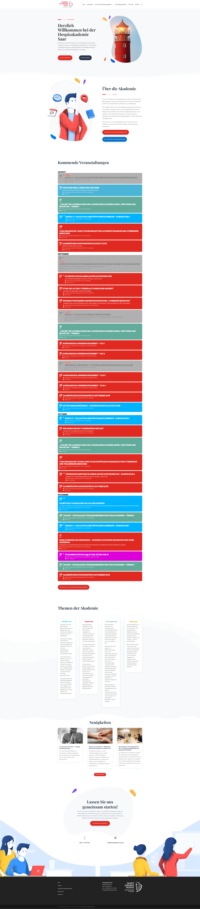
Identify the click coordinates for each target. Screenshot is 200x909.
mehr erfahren (85, 57)
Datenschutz (61, 891)
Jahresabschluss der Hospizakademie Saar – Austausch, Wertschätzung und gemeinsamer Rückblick (129, 748)
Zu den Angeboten (65, 57)
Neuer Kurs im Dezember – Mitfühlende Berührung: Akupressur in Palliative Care (100, 747)
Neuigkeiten (90, 4)
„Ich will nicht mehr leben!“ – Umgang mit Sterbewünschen (69, 747)
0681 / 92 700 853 (84, 842)
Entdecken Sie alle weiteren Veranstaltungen (74, 587)
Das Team (131, 4)
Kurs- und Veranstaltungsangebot (103, 4)
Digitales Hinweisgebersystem (65, 888)
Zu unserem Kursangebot (100, 823)
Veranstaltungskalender (121, 4)
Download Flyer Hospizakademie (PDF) (115, 132)
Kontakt (137, 4)
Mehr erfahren (100, 774)
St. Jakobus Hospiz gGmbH (88, 906)
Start (84, 4)
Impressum (60, 894)
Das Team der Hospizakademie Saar (114, 139)
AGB (59, 882)
